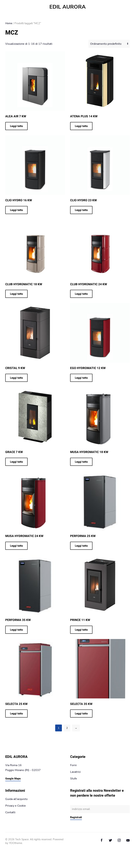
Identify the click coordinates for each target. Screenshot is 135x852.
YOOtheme (15, 843)
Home (8, 23)
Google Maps (13, 778)
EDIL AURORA (67, 7)
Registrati (76, 817)
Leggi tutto (16, 126)
